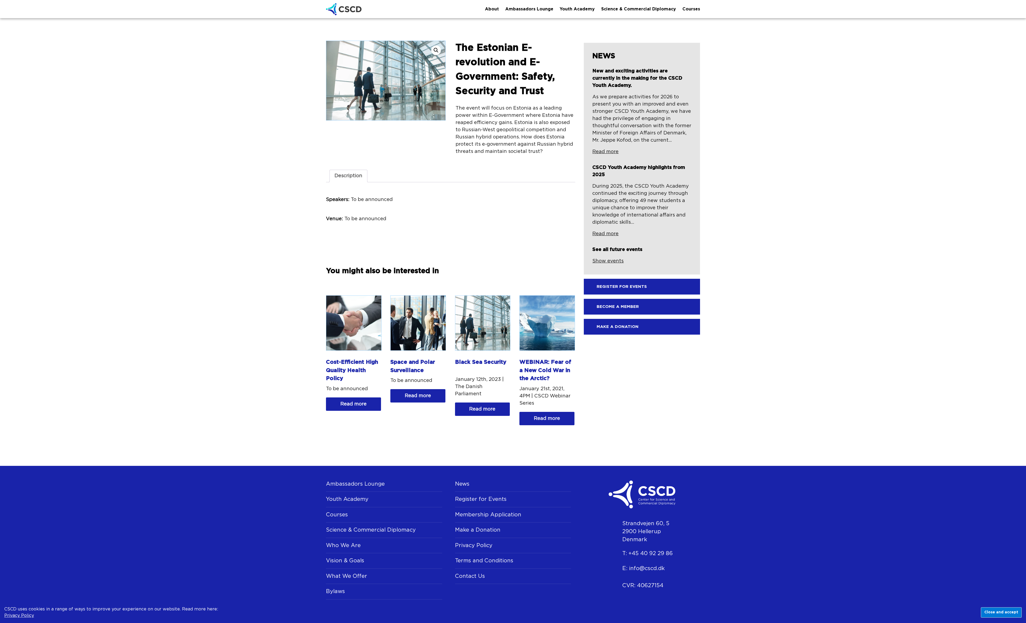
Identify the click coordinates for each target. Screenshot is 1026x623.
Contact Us (470, 576)
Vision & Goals (345, 560)
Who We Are (343, 545)
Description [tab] (348, 175)
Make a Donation (477, 530)
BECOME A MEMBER (618, 307)
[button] (436, 50)
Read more (353, 404)
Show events (608, 261)
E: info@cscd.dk (643, 568)
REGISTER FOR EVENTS (622, 287)
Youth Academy (577, 9)
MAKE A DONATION (618, 327)
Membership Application (488, 514)
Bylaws (335, 591)
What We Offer (346, 576)
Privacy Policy (473, 545)
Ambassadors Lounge (529, 9)
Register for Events (481, 499)
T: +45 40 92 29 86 (647, 553)
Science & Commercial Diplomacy (638, 9)
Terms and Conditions (484, 560)
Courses (691, 9)
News (462, 484)
